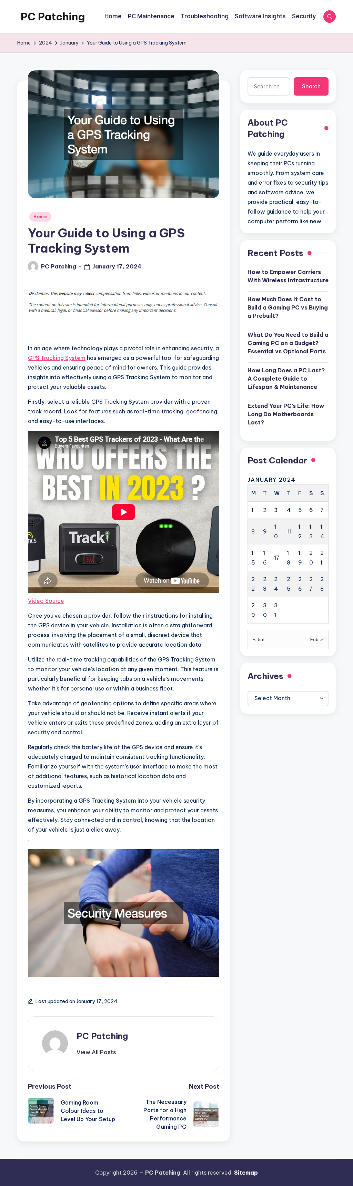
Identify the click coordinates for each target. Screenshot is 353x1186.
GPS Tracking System (56, 357)
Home (40, 216)
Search (311, 86)
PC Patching (53, 16)
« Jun (259, 639)
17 (277, 557)
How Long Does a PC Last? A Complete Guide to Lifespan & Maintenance (286, 378)
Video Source (46, 600)
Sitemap (246, 1172)
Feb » (316, 639)
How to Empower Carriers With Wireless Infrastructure (288, 276)
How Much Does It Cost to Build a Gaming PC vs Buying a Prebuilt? (288, 307)
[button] (96, 1052)
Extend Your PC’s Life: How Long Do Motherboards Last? (286, 414)
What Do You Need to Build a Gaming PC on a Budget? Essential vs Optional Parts (288, 343)
